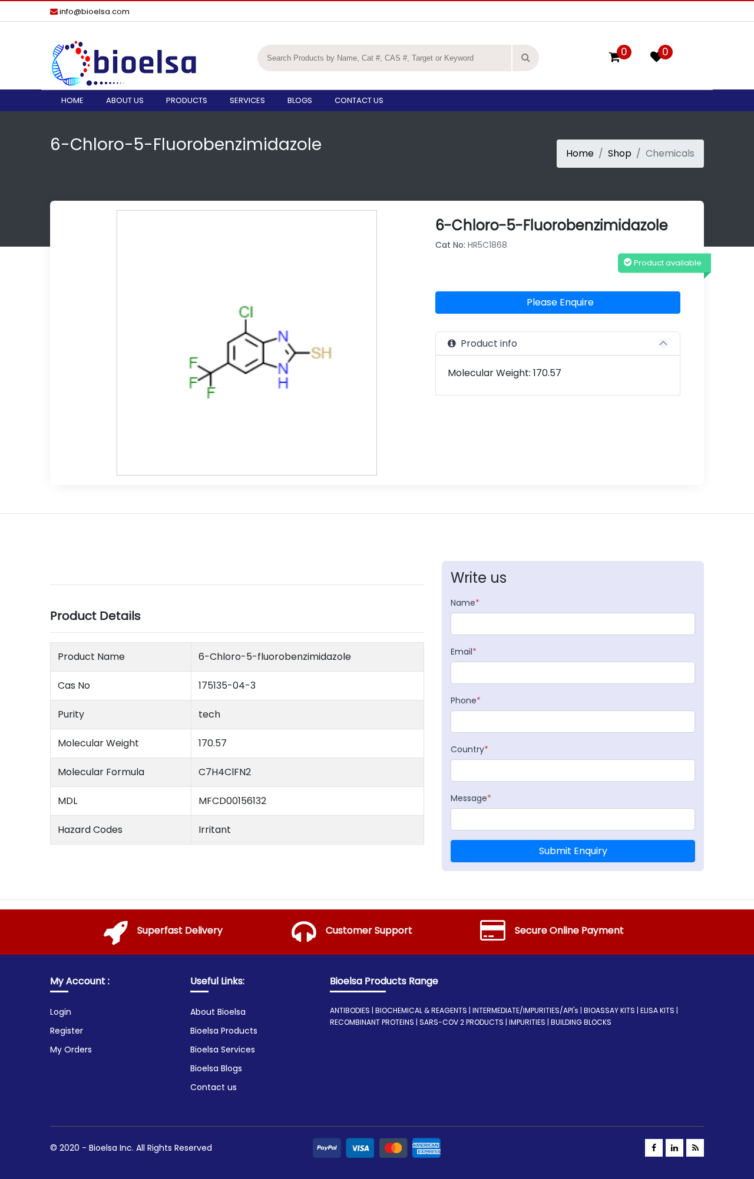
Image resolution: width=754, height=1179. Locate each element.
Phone (466, 700)
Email (464, 651)
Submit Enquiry (573, 851)
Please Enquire (560, 302)
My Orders (71, 1049)
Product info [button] (486, 343)
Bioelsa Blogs (216, 1068)
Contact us (359, 100)
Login (60, 1012)
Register (66, 1031)
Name (465, 603)
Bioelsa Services (222, 1049)
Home (72, 100)
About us (125, 100)
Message (471, 798)
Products (186, 100)
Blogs (299, 100)
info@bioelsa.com (94, 11)
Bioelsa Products (223, 1031)
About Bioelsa (218, 1012)
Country (469, 749)
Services (247, 100)
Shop (619, 153)
